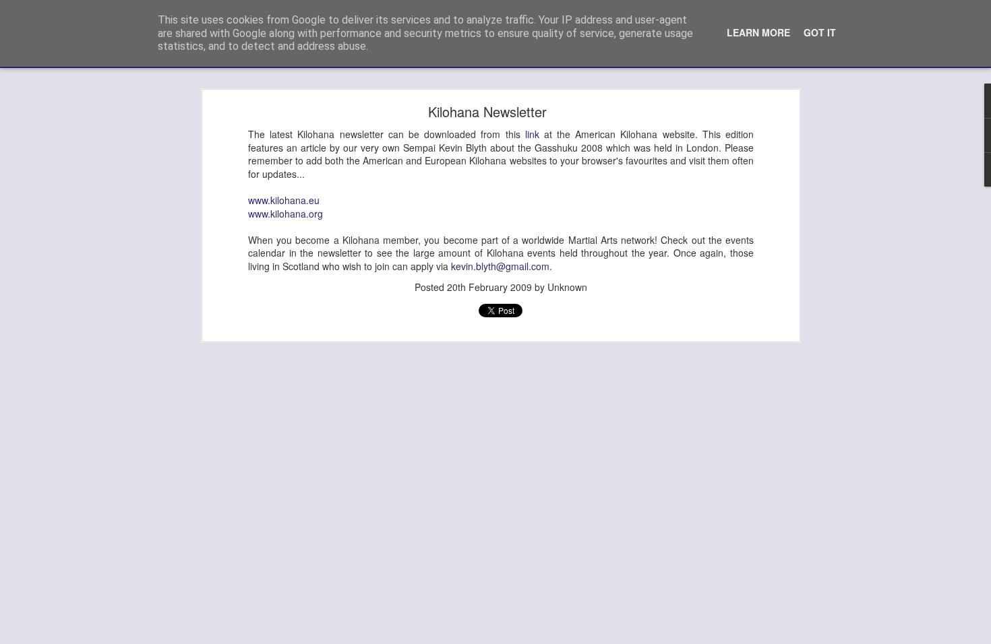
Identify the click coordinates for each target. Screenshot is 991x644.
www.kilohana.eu (284, 200)
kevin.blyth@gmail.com (500, 266)
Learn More (758, 32)
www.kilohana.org (285, 213)
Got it (820, 32)
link (532, 134)
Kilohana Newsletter (487, 111)
